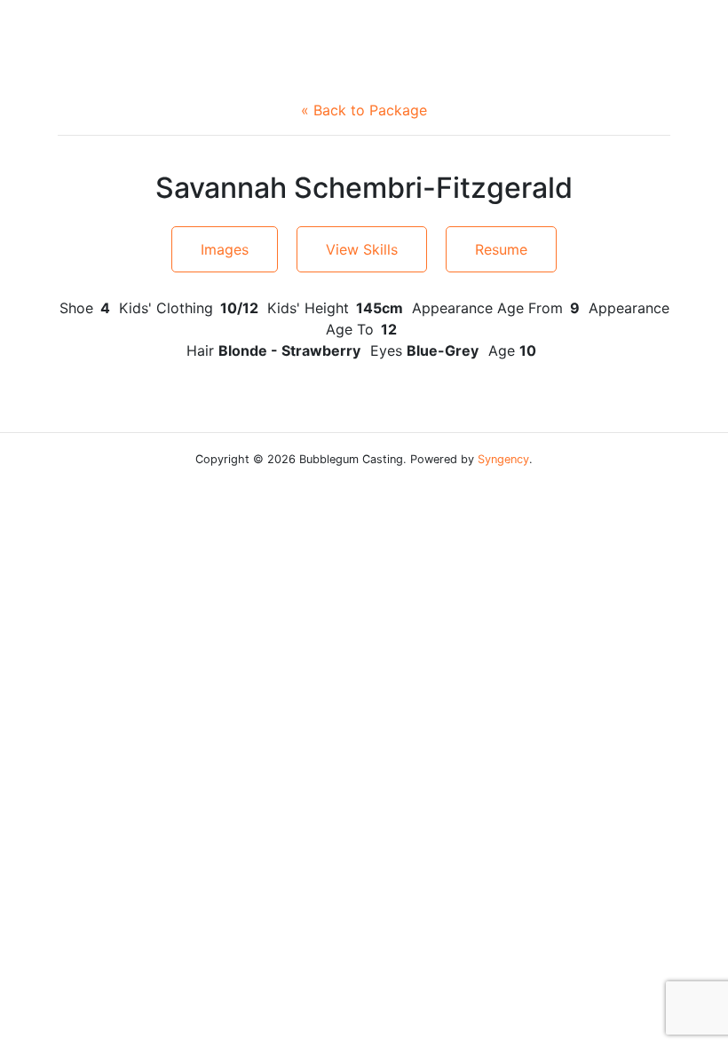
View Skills (362, 249)
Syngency (503, 459)
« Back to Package (364, 110)
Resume (501, 249)
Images (225, 249)
